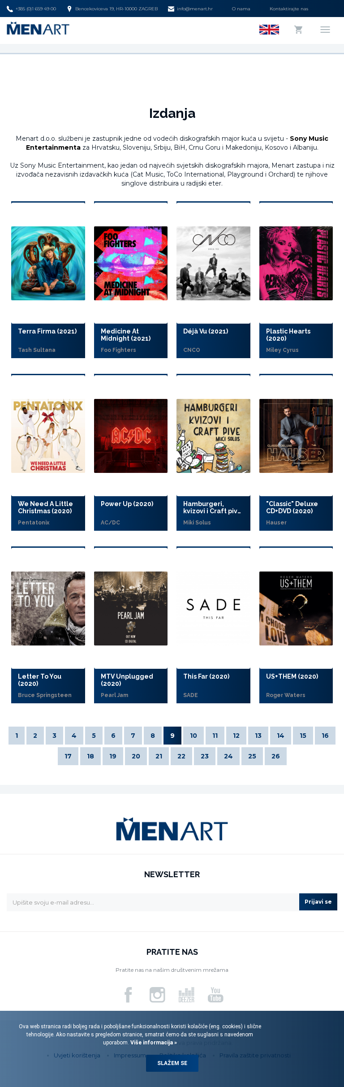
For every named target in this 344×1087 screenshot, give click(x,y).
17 (68, 756)
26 (275, 756)
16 (325, 736)
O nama (241, 9)
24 (228, 756)
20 (136, 756)
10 (193, 736)
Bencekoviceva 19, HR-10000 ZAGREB (116, 9)
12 (236, 736)
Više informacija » (153, 1042)
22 (181, 756)
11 (215, 736)
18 (90, 756)
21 (158, 756)
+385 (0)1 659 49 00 (36, 9)
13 (258, 736)
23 (205, 756)
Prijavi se (318, 901)
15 (303, 736)
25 (252, 756)
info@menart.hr (195, 9)
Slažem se (172, 1063)
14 (280, 736)
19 (112, 756)
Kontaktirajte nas (289, 9)
